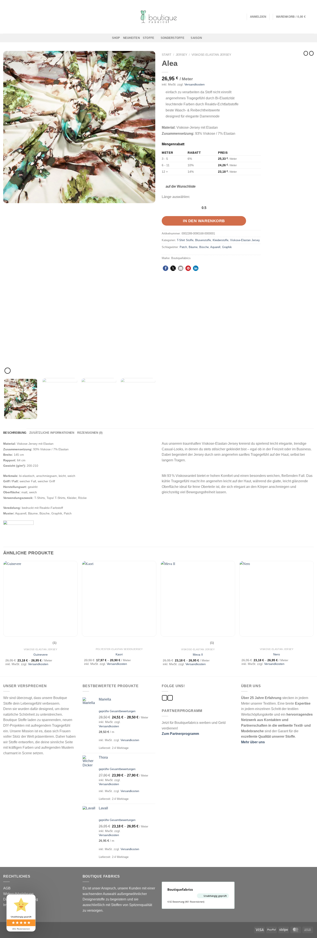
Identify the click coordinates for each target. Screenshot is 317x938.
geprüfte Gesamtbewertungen (117, 711)
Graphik (227, 247)
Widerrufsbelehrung (18, 894)
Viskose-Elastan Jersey (211, 54)
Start (166, 54)
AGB (7, 888)
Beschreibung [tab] (14, 432)
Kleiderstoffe (220, 240)
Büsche (204, 247)
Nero (276, 654)
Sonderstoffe (172, 38)
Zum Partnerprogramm (180, 734)
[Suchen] (241, 17)
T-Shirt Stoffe (185, 240)
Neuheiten (131, 38)
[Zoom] (8, 371)
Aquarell (215, 247)
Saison (196, 38)
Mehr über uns (253, 742)
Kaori (119, 654)
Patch (183, 247)
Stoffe (148, 38)
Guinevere (40, 654)
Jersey (181, 54)
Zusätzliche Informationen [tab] (51, 432)
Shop (116, 38)
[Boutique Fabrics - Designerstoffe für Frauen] (158, 16)
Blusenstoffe (203, 240)
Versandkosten (194, 84)
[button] (178, 186)
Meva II (198, 654)
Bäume (193, 247)
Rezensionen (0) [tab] (89, 432)
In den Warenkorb (204, 221)
